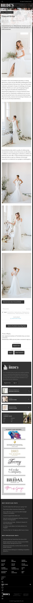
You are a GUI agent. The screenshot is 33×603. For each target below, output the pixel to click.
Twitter (3, 590)
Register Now (16, 345)
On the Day (23, 568)
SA (3, 421)
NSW (4, 418)
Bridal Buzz (3, 582)
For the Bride (3, 564)
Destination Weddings (4, 572)
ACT (4, 420)
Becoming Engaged (3, 561)
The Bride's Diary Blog (16, 20)
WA (11, 421)
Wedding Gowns (25, 312)
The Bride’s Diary (7, 5)
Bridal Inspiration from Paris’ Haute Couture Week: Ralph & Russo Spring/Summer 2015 (15, 542)
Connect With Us (3, 578)
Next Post (28, 308)
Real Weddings (13, 561)
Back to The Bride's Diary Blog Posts (17, 326)
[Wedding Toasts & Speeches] (17, 595)
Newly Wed (23, 572)
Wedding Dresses (18, 312)
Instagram (3, 588)
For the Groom (13, 564)
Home (2, 12)
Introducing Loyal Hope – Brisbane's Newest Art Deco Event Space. (15, 522)
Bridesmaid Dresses (20, 313)
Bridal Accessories (11, 313)
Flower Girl (27, 313)
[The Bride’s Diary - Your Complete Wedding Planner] (6, 595)
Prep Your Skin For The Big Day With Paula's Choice (16, 530)
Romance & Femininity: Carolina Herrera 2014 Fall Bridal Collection (15, 546)
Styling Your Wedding (25, 564)
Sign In (10, 352)
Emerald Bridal (8, 12)
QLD (12, 420)
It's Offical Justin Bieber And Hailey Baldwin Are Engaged (15, 526)
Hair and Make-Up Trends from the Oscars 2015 (15, 539)
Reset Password (19, 352)
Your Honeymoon (14, 572)
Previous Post (6, 308)
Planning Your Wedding (4, 568)
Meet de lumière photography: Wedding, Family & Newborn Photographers (15, 519)
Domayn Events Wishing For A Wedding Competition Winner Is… (16, 550)
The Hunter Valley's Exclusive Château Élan (14, 509)
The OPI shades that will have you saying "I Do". (15, 507)
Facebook (3, 585)
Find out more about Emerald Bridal (12, 302)
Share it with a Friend (16, 318)
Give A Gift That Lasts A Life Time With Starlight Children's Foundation (15, 512)
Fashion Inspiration (24, 561)
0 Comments (6, 22)
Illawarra (13, 418)
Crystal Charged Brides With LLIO (11, 516)
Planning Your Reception (15, 568)
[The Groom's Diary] (26, 595)
